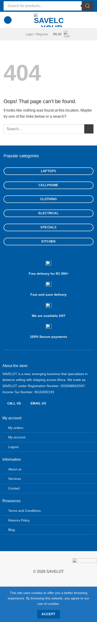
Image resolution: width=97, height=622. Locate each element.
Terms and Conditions (24, 511)
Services (14, 479)
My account (16, 437)
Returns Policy (19, 520)
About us (14, 469)
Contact (14, 488)
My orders (15, 428)
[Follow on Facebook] (3, 562)
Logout (13, 447)
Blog (11, 530)
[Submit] (88, 128)
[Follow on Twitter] (18, 562)
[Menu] (8, 20)
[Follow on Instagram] (11, 562)
